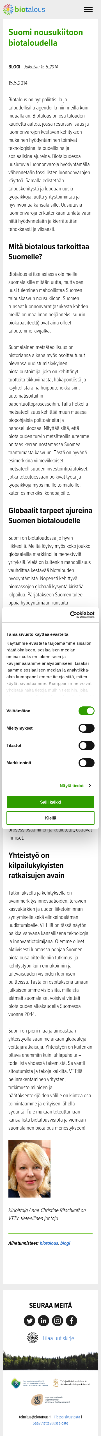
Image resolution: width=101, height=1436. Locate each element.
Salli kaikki (50, 802)
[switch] (87, 728)
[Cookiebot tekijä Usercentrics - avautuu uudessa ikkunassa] (71, 614)
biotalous (49, 1242)
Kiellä (50, 818)
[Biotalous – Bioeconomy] (24, 9)
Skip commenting (50, 1272)
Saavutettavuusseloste (50, 1423)
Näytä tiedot (72, 785)
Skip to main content (22, 21)
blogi (65, 1242)
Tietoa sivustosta (67, 1417)
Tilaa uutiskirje (58, 1338)
